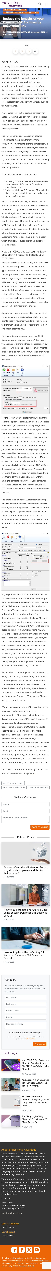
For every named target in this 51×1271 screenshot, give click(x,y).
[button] (15, 51)
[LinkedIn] (14, 1249)
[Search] (40, 4)
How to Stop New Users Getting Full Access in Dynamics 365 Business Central (23, 955)
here (31, 773)
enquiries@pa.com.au (11, 1213)
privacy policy (30, 1039)
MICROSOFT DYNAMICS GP (15, 10)
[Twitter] (29, 1249)
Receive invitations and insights (27, 1032)
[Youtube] (37, 1249)
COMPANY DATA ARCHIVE (38, 787)
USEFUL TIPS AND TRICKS (13, 783)
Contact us (40, 1044)
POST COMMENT (40, 827)
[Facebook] (22, 1249)
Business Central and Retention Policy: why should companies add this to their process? (25, 870)
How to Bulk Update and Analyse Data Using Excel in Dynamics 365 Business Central (25, 912)
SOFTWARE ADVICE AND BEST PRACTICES (21, 13)
